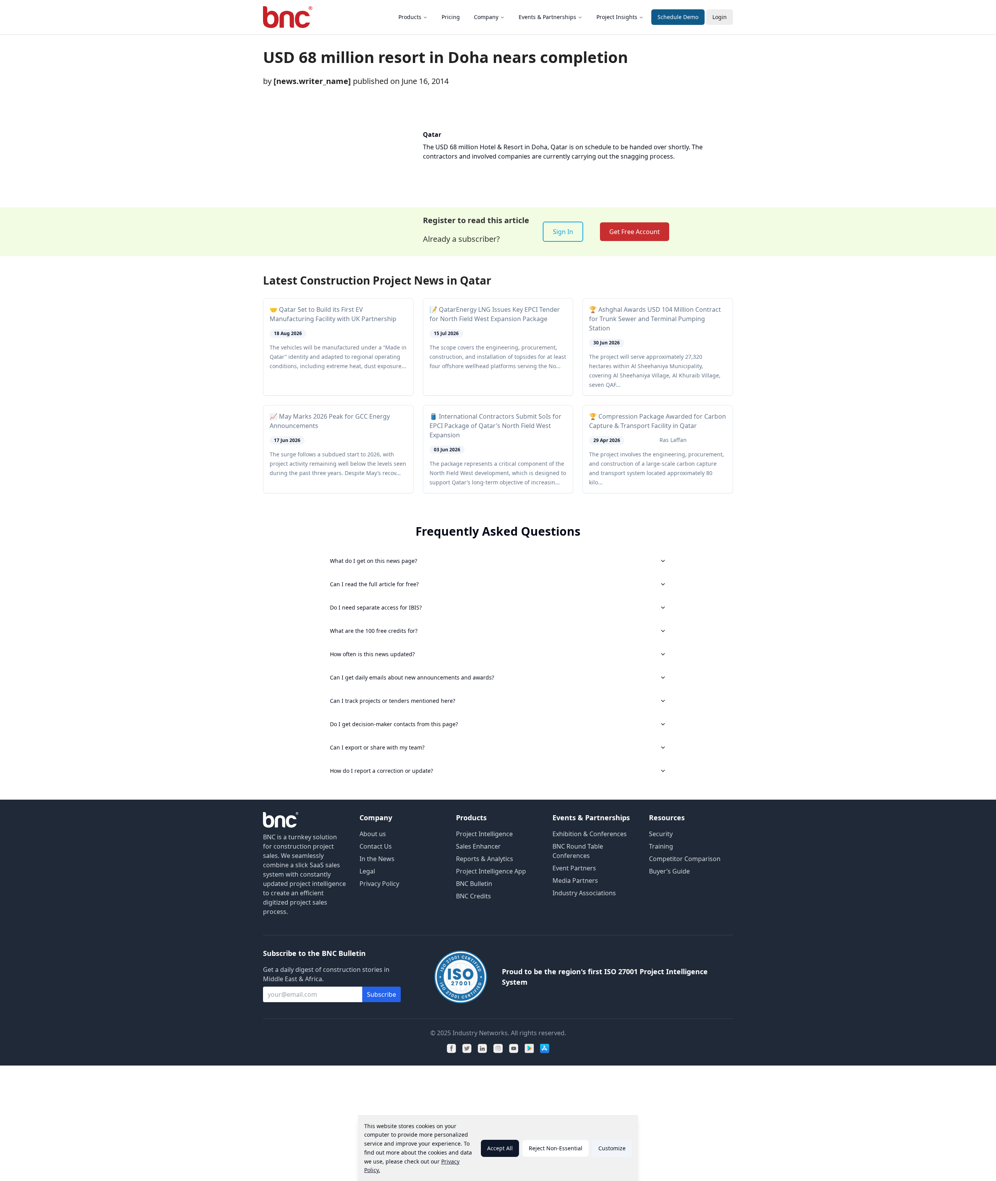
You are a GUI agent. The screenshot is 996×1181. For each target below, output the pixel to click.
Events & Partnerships (547, 17)
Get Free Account (634, 231)
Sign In (563, 231)
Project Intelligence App (491, 871)
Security (661, 834)
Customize (612, 1148)
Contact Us (375, 846)
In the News (377, 858)
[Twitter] (467, 1048)
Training (661, 846)
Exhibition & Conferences (589, 834)
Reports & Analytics (484, 858)
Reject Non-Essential (555, 1148)
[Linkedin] (482, 1048)
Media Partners (575, 880)
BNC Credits (473, 896)
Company (486, 17)
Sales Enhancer (478, 846)
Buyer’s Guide (669, 871)
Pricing (451, 17)
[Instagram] (498, 1048)
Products (409, 17)
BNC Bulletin (474, 883)
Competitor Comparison (685, 858)
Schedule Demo (678, 17)
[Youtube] (513, 1048)
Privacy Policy (379, 883)
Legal (367, 871)
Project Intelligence (484, 834)
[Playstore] (529, 1048)
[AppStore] (544, 1048)
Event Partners (574, 868)
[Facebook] (451, 1048)
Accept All (500, 1148)
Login (719, 17)
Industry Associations (584, 893)
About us (372, 834)
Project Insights (616, 17)
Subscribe (381, 994)
